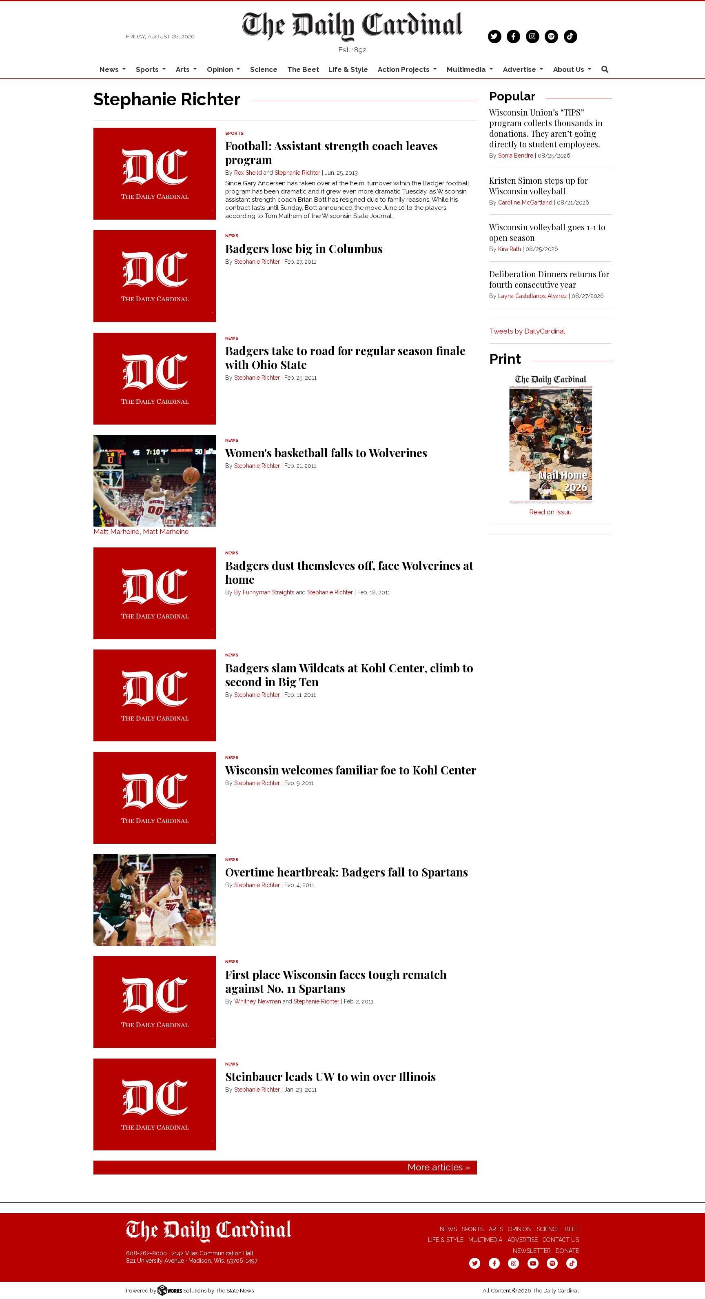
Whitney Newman (257, 1001)
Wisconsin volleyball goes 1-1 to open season (547, 232)
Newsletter (532, 1251)
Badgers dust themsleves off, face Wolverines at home (349, 572)
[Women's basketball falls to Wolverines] (154, 481)
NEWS (231, 236)
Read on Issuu (550, 512)
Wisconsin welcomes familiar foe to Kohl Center (351, 769)
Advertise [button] (520, 69)
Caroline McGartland (525, 202)
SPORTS (234, 133)
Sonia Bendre (515, 155)
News (448, 1229)
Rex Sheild (248, 172)
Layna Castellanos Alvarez (532, 296)
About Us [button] (569, 69)
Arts (496, 1229)
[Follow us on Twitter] (494, 35)
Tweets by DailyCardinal (527, 331)
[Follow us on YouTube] (533, 1263)
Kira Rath (509, 249)
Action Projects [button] (404, 69)
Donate (567, 1251)
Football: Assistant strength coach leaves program (331, 152)
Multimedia (485, 1240)
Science (263, 69)
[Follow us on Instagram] (532, 35)
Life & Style (348, 69)
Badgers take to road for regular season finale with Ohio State (345, 357)
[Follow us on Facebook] (513, 35)
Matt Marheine (116, 531)
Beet (572, 1229)
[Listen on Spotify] (551, 35)
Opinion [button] (221, 69)
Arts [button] (183, 69)
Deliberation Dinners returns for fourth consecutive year (549, 279)
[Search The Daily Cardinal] (605, 69)
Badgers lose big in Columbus (304, 248)
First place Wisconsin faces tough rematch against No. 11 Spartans (336, 981)
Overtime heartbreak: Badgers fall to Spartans (346, 871)
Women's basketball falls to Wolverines (326, 452)
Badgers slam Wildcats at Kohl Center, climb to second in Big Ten (349, 674)
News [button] (110, 69)
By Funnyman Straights (264, 592)
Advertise (523, 1240)
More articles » (439, 1167)
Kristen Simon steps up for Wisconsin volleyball (538, 185)
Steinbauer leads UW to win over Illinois (330, 1076)
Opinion (520, 1229)
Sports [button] (148, 69)
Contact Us (561, 1240)
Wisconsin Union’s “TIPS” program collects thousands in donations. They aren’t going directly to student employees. (546, 128)
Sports (472, 1229)
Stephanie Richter (297, 172)
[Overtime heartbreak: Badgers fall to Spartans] (154, 900)
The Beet (303, 69)
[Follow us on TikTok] (570, 35)
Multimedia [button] (467, 69)
